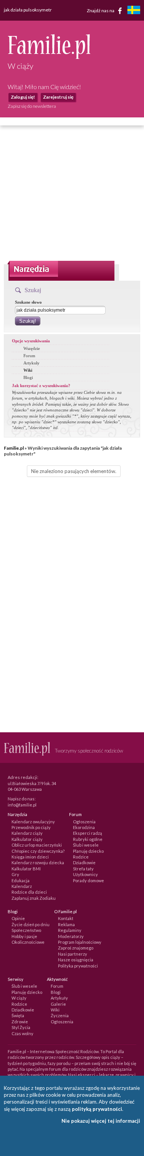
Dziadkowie (84, 862)
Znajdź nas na (101, 10)
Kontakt (65, 918)
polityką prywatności (97, 1109)
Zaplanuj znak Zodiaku (34, 898)
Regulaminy (69, 930)
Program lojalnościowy (79, 942)
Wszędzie (31, 348)
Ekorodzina (84, 827)
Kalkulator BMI (26, 868)
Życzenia (60, 1015)
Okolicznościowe (28, 942)
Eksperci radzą (87, 833)
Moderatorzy (71, 936)
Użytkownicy (85, 874)
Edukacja (21, 880)
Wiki (27, 370)
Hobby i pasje (24, 936)
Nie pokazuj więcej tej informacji (100, 1121)
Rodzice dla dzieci (29, 891)
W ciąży (19, 997)
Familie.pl (14, 448)
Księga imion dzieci (30, 856)
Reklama (66, 924)
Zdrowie (20, 1021)
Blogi (28, 377)
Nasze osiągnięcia (75, 959)
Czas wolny (22, 1033)
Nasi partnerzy (72, 953)
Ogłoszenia (84, 821)
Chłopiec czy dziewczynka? (38, 851)
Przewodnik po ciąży (31, 827)
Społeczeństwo (26, 930)
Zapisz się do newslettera (32, 106)
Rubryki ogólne (88, 839)
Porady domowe (88, 880)
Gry (15, 874)
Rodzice (81, 856)
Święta (18, 1015)
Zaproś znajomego (75, 947)
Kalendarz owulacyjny (33, 821)
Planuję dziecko (88, 851)
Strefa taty (83, 868)
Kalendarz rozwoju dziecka (38, 862)
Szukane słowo (28, 302)
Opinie (18, 918)
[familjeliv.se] (133, 11)
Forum (29, 355)
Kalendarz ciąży (27, 833)
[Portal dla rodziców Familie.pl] (49, 57)
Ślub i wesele (86, 844)
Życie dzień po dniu (31, 924)
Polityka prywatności (78, 965)
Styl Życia (21, 1027)
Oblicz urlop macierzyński (37, 844)
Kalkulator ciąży (27, 839)
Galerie (58, 1004)
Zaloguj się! (23, 97)
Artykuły (31, 363)
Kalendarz (22, 886)
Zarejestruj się (58, 97)
